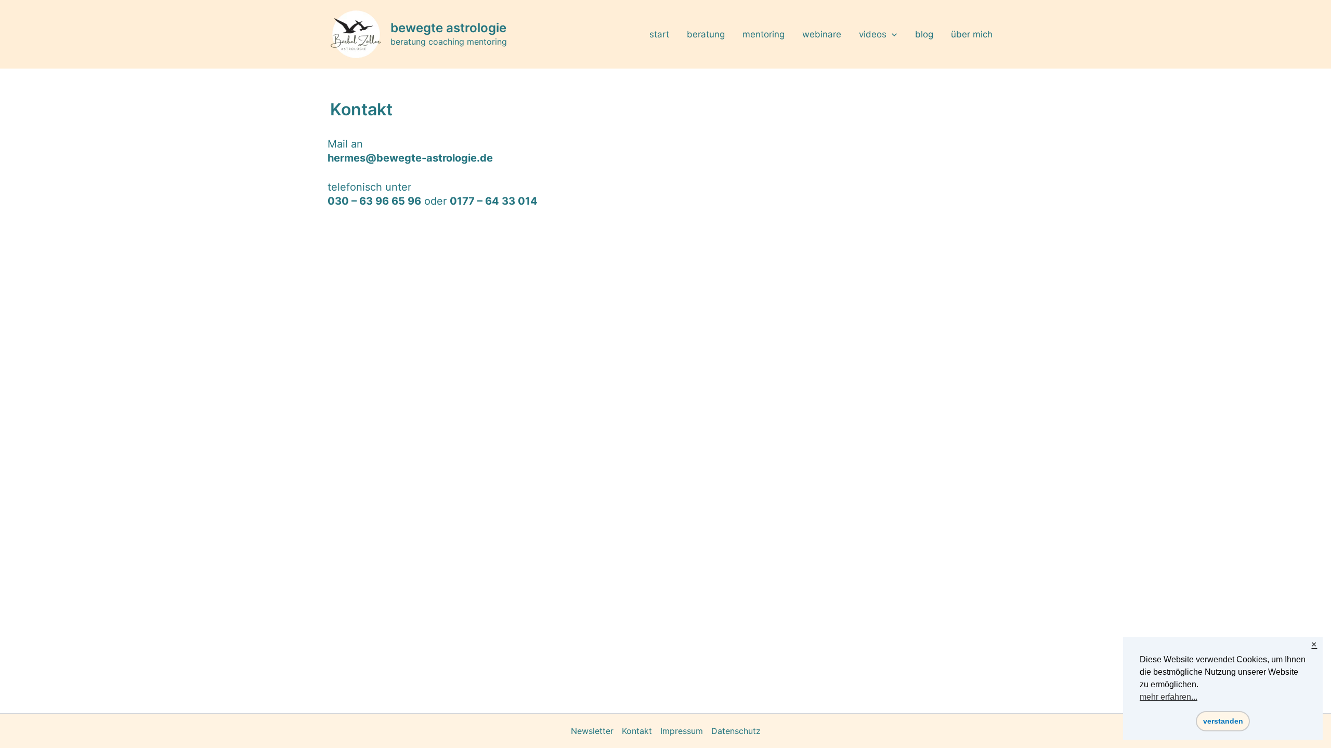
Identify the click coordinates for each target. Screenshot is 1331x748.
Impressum (681, 731)
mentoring (763, 34)
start (659, 34)
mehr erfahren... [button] (1168, 696)
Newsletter (592, 731)
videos (872, 34)
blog (924, 34)
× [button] (1314, 645)
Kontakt (637, 731)
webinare (821, 34)
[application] (891, 34)
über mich (972, 34)
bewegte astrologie (448, 27)
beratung (706, 34)
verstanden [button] (1223, 721)
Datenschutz (736, 731)
